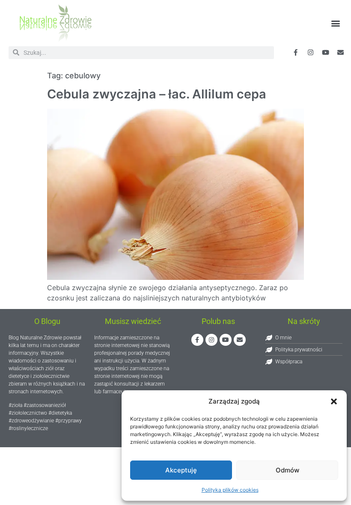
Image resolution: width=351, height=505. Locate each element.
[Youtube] (325, 52)
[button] (334, 401)
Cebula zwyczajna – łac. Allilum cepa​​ (156, 93)
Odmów (287, 470)
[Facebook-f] (295, 52)
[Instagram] (211, 340)
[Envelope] (340, 52)
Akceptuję (181, 470)
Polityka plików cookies (230, 490)
